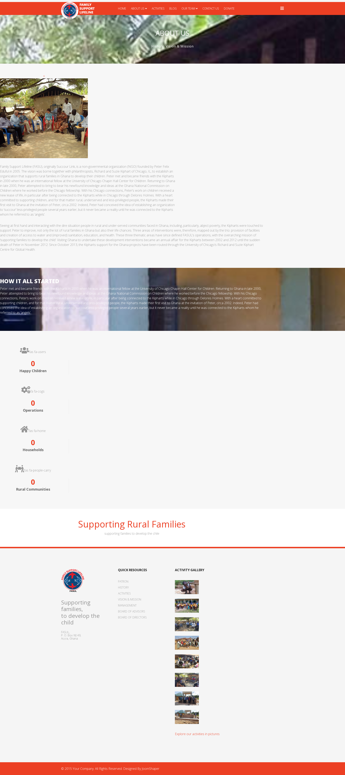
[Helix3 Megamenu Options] (282, 8)
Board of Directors (132, 617)
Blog (173, 8)
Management (127, 605)
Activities (158, 8)
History (157, 46)
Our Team (188, 8)
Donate (229, 8)
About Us (137, 8)
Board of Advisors (131, 611)
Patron (123, 581)
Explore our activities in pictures (197, 734)
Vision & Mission (180, 46)
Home (122, 8)
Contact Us (210, 8)
